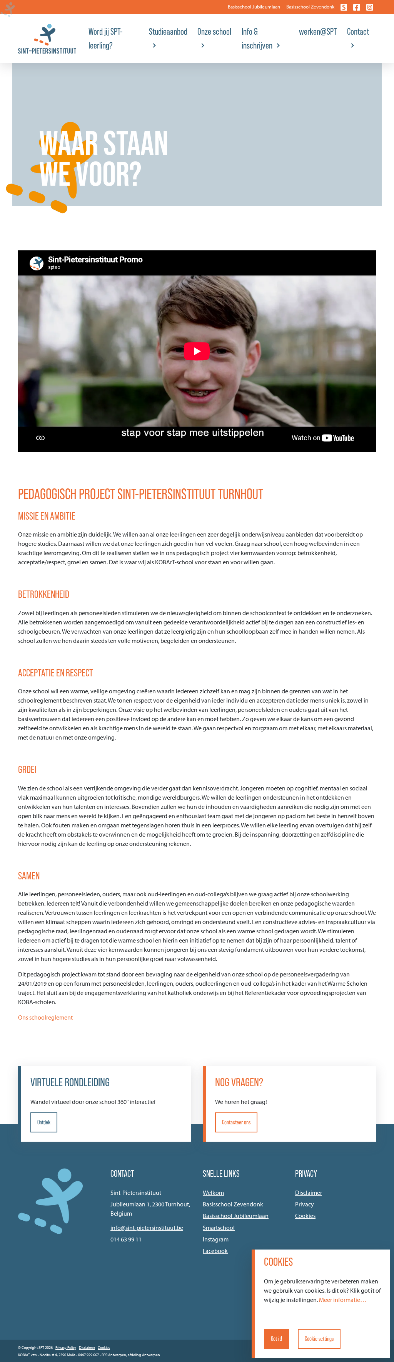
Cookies (305, 1215)
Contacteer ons (236, 1122)
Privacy (304, 1204)
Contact (358, 31)
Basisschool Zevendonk (310, 6)
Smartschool (219, 1227)
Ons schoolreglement (45, 1017)
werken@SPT (318, 31)
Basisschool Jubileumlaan (254, 6)
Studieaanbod (168, 31)
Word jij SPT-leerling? (105, 38)
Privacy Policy (65, 1347)
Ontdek (43, 1122)
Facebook (215, 1251)
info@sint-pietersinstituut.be (146, 1227)
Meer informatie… (342, 1299)
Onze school (214, 31)
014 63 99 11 (126, 1239)
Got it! (276, 1338)
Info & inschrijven (257, 38)
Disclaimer (308, 1192)
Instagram (216, 1239)
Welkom (213, 1192)
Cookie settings (319, 1338)
